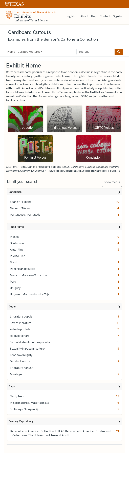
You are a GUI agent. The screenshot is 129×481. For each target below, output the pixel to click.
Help (94, 16)
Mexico (14, 236)
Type (12, 386)
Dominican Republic (22, 268)
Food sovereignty (21, 355)
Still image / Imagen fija (24, 409)
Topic (12, 306)
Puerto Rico (17, 256)
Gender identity (20, 361)
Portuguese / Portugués (25, 214)
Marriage (16, 374)
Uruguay (15, 288)
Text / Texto (17, 396)
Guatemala (17, 243)
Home (11, 51)
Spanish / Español (21, 201)
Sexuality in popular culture (27, 348)
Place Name (16, 226)
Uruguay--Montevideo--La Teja (29, 294)
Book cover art (19, 335)
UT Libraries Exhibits (31, 16)
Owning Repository (21, 421)
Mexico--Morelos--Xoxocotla (28, 275)
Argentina (16, 249)
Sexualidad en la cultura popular (30, 342)
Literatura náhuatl (21, 367)
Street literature (20, 323)
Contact (105, 16)
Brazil (13, 262)
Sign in (117, 16)
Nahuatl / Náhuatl (21, 208)
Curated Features (29, 51)
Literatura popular (22, 316)
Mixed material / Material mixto (30, 402)
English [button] (71, 16)
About (84, 16)
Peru (13, 281)
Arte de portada (20, 329)
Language (15, 192)
